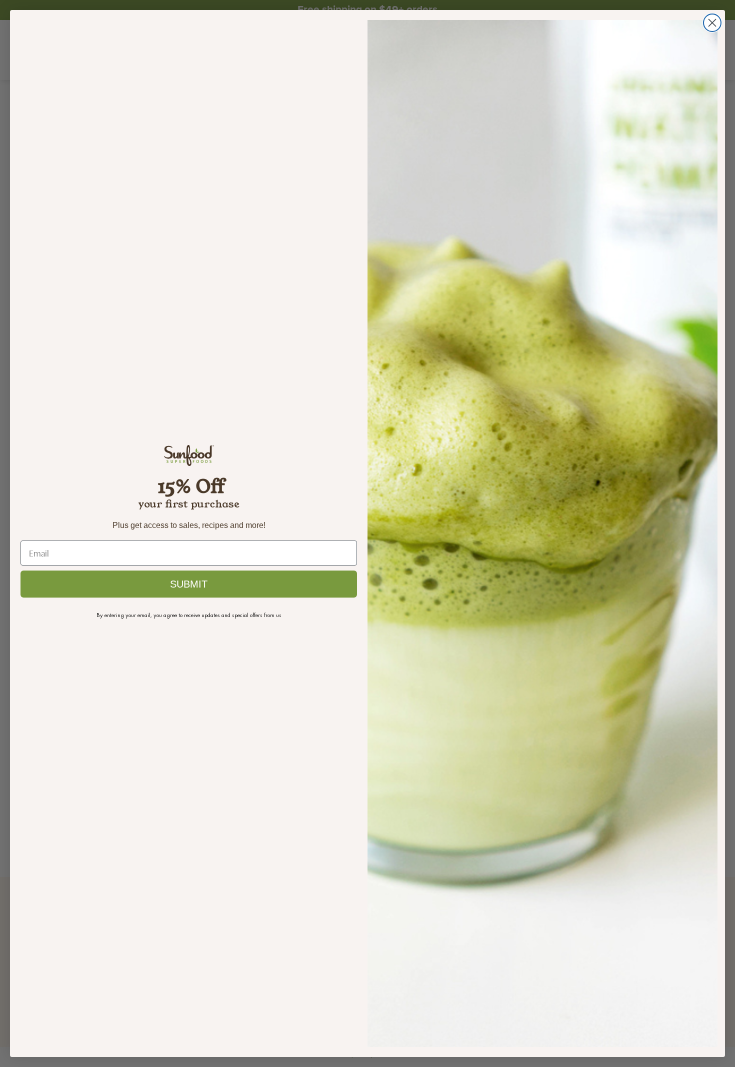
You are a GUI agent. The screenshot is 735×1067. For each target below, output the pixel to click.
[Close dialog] (712, 23)
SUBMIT (189, 584)
